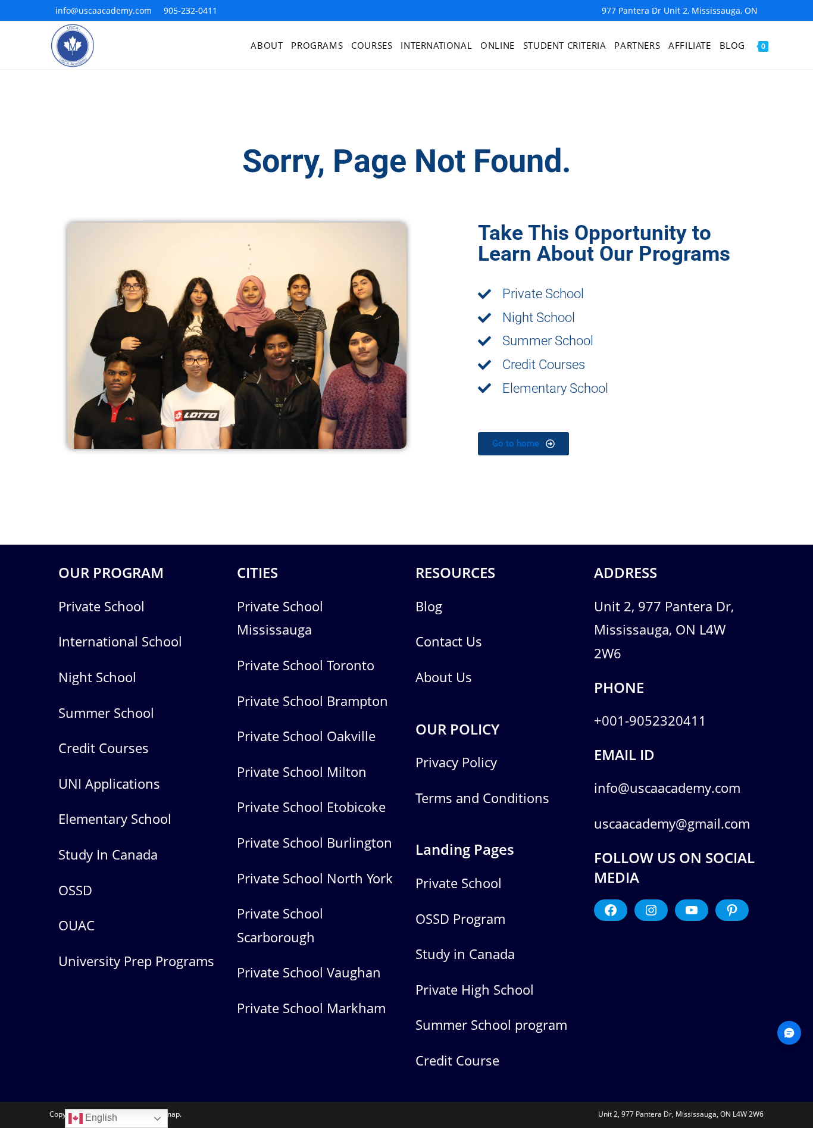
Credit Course (457, 1060)
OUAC (76, 925)
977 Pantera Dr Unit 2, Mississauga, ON (680, 10)
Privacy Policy (456, 762)
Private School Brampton (312, 701)
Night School (97, 677)
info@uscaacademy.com (103, 10)
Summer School (106, 712)
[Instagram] (651, 910)
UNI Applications (109, 783)
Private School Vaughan (309, 972)
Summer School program (491, 1024)
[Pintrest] (732, 910)
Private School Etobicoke (311, 806)
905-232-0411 (190, 10)
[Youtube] (691, 910)
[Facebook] (610, 910)
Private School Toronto (305, 665)
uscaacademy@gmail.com (672, 823)
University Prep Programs (136, 961)
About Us (443, 677)
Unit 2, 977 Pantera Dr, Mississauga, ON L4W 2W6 (664, 629)
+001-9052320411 (650, 720)
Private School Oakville (306, 736)
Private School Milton (302, 771)
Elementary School (114, 818)
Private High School (474, 989)
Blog (428, 606)
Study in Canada (465, 954)
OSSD (75, 890)
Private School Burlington (314, 842)
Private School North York (315, 878)
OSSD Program (460, 918)
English (100, 1118)
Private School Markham (311, 1008)
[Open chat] (789, 1033)
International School (120, 641)
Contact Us (448, 641)
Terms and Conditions (482, 798)
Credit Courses (103, 748)
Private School (101, 606)
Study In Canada (108, 854)
